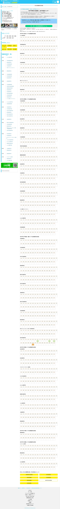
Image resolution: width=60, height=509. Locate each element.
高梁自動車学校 (9, 153)
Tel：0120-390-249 (6, 16)
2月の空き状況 (29, 483)
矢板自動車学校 (9, 89)
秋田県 (3, 57)
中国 (7, 37)
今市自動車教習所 (9, 84)
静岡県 (3, 133)
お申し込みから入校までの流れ (30, 496)
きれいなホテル (4, 46)
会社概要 (30, 502)
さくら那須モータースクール (11, 98)
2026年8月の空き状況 (29, 474)
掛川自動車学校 (9, 135)
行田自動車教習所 (9, 103)
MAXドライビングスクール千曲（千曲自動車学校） (11, 128)
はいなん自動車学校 (10, 141)
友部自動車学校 (9, 81)
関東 (10, 36)
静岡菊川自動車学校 (10, 143)
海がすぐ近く (4, 49)
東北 (7, 36)
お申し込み (30, 490)
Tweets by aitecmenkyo (5, 170)
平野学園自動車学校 (10, 60)
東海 (15, 36)
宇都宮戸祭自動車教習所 (10, 86)
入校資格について (30, 500)
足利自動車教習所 (9, 95)
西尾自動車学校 (9, 150)
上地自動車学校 (9, 148)
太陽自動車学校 (9, 119)
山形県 (3, 60)
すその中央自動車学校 (10, 139)
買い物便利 (14, 49)
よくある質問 (30, 499)
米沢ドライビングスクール (10, 67)
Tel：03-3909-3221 (6, 13)
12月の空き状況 (29, 480)
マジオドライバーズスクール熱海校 (11, 137)
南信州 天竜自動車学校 (10, 122)
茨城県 (3, 81)
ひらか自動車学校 (9, 57)
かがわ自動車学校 (9, 160)
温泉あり (14, 45)
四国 (10, 37)
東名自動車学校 (9, 133)
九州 (12, 37)
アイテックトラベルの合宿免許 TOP (30, 493)
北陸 (12, 36)
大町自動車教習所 (9, 124)
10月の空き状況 (29, 477)
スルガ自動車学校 (9, 145)
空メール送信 (30, 491)
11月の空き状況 (48, 477)
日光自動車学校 (9, 91)
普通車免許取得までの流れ (30, 497)
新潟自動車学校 (9, 112)
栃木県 (3, 84)
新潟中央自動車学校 (10, 114)
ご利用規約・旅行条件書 (30, 505)
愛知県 (3, 148)
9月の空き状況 (48, 474)
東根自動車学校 (9, 62)
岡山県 (3, 153)
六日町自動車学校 (9, 108)
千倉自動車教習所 (9, 74)
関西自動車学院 (9, 158)
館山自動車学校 (9, 77)
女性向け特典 (9, 49)
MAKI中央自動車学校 (10, 110)
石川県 (3, 119)
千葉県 (3, 74)
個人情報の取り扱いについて (30, 503)
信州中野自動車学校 (10, 130)
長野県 (3, 122)
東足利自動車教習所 (10, 93)
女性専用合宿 (9, 45)
